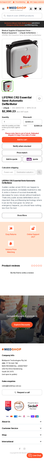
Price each (27, 117)
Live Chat (37, 455)
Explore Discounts (22, 324)
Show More (22, 215)
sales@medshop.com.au (11, 386)
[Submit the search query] (5, 17)
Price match (22, 152)
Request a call (23, 392)
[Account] (31, 8)
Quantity (5, 117)
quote (35, 159)
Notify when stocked (22, 146)
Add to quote (11, 159)
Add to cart (22, 139)
